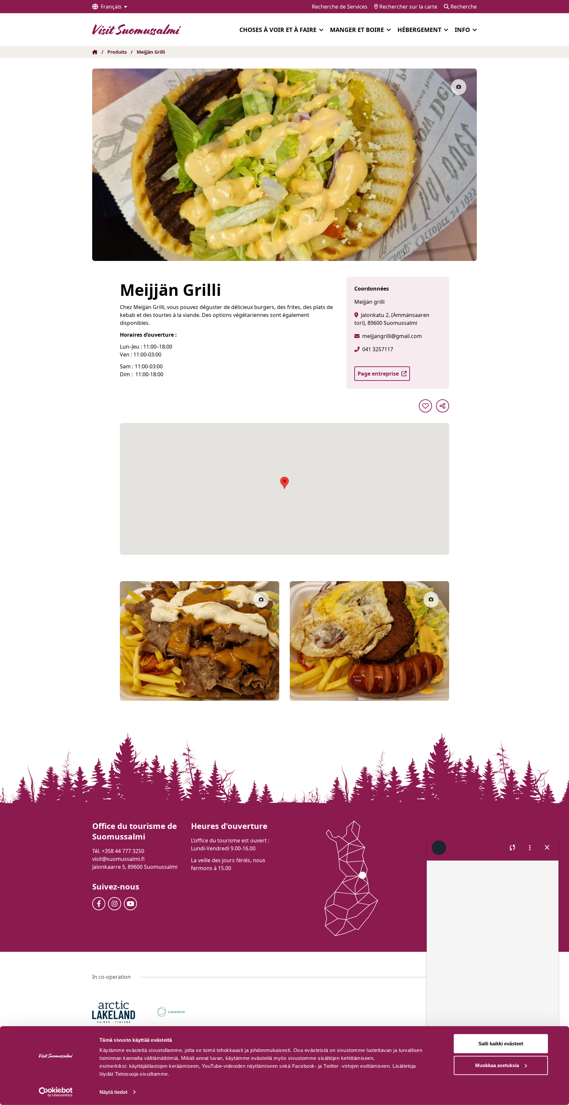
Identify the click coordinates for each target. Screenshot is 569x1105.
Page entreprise (378, 373)
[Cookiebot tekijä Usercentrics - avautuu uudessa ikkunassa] (56, 1092)
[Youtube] (130, 903)
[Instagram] (114, 903)
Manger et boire (357, 30)
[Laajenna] (321, 30)
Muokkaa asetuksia (497, 1065)
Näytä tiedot (113, 1092)
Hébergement (419, 30)
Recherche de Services (339, 6)
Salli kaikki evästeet (500, 1043)
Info (462, 30)
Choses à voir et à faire (277, 30)
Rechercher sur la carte (407, 6)
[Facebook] (98, 903)
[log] (492, 951)
